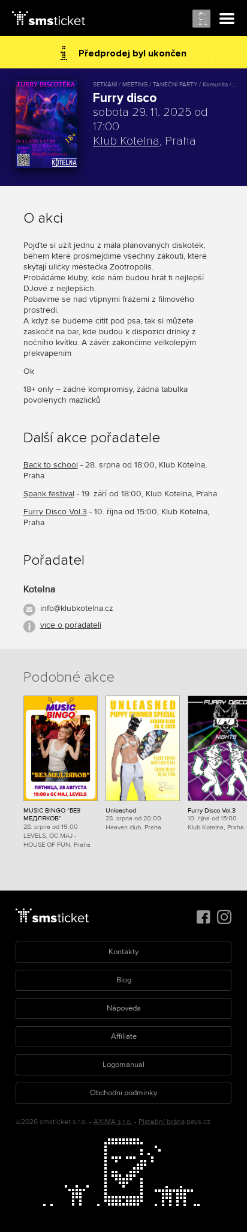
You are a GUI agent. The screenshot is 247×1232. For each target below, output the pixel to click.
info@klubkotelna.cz (76, 608)
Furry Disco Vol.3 (55, 511)
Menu (227, 19)
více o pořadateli (70, 625)
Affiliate (124, 1036)
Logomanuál (123, 1064)
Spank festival (48, 493)
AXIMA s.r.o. (113, 1121)
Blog (123, 980)
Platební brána (161, 1121)
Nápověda (124, 1008)
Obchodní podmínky (123, 1093)
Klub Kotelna (126, 141)
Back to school (50, 465)
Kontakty (123, 952)
